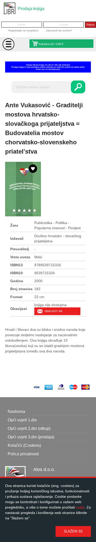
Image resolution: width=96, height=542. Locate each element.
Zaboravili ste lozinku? (59, 30)
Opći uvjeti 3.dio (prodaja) (31, 437)
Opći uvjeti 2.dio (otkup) (29, 428)
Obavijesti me (53, 311)
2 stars (19, 211)
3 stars (24, 211)
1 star (14, 211)
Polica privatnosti (23, 454)
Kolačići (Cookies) (24, 445)
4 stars (29, 211)
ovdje (80, 507)
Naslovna (16, 411)
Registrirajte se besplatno (23, 30)
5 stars (34, 211)
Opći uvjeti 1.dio (22, 420)
